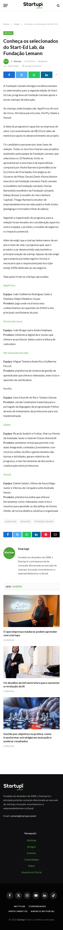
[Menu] (5, 5)
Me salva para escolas (15, 352)
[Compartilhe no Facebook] (9, 75)
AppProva (9, 285)
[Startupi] (33, 5)
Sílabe (6, 424)
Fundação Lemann (44, 521)
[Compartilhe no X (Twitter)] (21, 75)
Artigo (8, 33)
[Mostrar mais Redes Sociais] (56, 75)
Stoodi (7, 474)
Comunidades (37, 906)
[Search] (58, 5)
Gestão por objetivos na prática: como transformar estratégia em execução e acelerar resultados (27, 737)
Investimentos (17, 911)
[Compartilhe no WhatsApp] (34, 75)
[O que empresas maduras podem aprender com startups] (31, 611)
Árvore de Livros (12, 321)
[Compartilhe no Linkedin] (46, 75)
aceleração (10, 521)
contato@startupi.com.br (23, 815)
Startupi (17, 61)
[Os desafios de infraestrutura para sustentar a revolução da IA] (31, 662)
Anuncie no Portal (43, 911)
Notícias (19, 906)
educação (25, 521)
